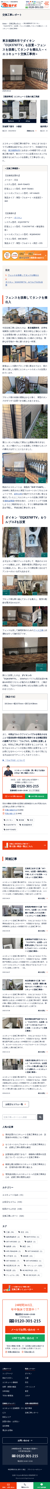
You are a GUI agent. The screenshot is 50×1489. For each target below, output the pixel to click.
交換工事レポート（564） (13, 1216)
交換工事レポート (15, 23)
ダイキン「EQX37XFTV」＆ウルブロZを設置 (24, 283)
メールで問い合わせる (15, 796)
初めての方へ (7, 1378)
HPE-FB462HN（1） (14, 1251)
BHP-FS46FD (11, 829)
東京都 (21, 820)
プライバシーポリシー (34, 1469)
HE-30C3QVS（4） (33, 1275)
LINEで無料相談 (41, 1487)
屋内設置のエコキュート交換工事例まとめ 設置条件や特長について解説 (25, 1135)
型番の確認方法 (11, 810)
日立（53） (25, 1232)
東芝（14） (26, 1246)
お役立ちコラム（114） (12, 1202)
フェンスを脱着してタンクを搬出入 (23, 275)
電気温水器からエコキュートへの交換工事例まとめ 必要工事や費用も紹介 (25, 1175)
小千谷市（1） (11, 1256)
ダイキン (18, 217)
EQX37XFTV (11, 825)
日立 (31, 820)
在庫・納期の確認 (9, 1387)
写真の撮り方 (10, 813)
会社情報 (5, 1426)
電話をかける (25, 1487)
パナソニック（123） (35, 1265)
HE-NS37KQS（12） (30, 1270)
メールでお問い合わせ (23, 1329)
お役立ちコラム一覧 (14, 1104)
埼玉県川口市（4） (13, 1265)
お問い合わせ (23, 1440)
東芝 (26, 1391)
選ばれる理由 (7, 1430)
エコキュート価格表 (10, 1382)
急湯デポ (9, 4)
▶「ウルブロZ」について (13, 760)
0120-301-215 (36, 7)
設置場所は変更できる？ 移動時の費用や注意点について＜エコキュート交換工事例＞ (25, 1155)
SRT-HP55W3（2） (13, 1242)
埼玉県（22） (11, 1270)
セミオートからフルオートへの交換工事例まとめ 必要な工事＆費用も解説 (25, 1145)
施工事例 (28, 1408)
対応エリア (6, 1417)
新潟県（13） (28, 1256)
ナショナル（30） (13, 1275)
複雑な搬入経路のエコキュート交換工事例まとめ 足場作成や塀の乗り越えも (25, 1165)
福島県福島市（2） (13, 1237)
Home (4, 23)
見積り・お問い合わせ (8, 1487)
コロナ (27, 1395)
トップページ (7, 1373)
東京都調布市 (14, 150)
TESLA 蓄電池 (7, 1395)
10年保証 (5, 1391)
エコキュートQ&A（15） (13, 1195)
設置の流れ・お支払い (10, 1421)
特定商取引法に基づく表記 (16, 1469)
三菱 (26, 1378)
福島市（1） (32, 1242)
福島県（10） (11, 1246)
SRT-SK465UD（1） (35, 1251)
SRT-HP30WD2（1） (34, 1261)
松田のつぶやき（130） (12, 1209)
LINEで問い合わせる (37, 796)
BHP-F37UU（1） (33, 1237)
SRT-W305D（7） (13, 1261)
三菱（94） (10, 1232)
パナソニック (30, 1387)
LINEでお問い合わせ (23, 1337)
